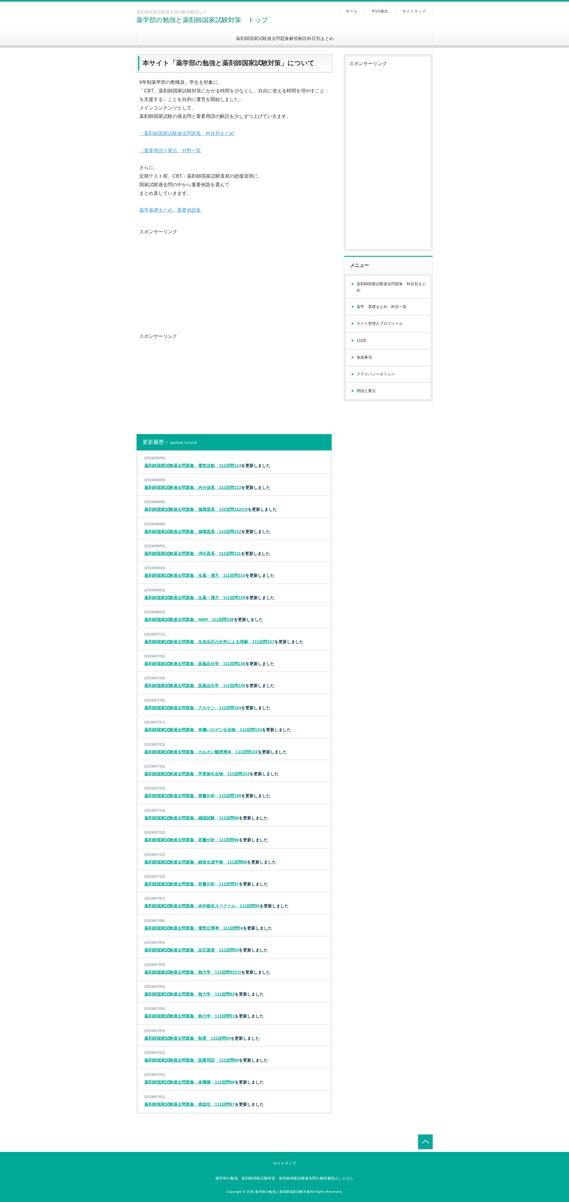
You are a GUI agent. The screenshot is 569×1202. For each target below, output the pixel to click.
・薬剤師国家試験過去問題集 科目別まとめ (186, 133)
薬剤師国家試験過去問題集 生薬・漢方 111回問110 (194, 575)
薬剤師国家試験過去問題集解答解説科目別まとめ (285, 38)
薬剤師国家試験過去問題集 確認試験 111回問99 (191, 818)
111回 (361, 340)
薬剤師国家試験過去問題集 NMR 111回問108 (189, 619)
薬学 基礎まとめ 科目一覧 (382, 306)
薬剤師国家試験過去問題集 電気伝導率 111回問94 (193, 928)
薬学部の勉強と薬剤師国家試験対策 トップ (202, 20)
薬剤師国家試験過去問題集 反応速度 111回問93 (191, 950)
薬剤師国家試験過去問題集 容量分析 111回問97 (191, 884)
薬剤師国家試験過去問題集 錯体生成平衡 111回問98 (195, 862)
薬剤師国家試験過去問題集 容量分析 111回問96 (191, 839)
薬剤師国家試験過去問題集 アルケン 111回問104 (192, 707)
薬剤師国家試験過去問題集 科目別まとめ (391, 287)
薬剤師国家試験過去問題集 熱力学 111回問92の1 (192, 972)
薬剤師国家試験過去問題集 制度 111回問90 (187, 1038)
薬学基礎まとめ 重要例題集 (170, 210)
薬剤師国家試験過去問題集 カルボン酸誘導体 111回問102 (201, 752)
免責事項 (364, 357)
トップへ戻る (425, 1141)
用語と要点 (366, 391)
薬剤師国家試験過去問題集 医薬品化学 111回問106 (194, 663)
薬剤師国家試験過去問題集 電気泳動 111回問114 (192, 465)
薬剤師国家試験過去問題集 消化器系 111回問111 (192, 553)
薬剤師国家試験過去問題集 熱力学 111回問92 (189, 994)
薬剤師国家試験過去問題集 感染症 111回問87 (189, 1104)
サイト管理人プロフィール (380, 323)
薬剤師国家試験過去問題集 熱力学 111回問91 (189, 1016)
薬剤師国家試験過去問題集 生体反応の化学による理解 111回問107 (209, 641)
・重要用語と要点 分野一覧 (170, 150)
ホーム (352, 11)
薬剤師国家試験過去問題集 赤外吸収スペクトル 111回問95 (202, 905)
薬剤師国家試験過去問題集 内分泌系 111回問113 (192, 487)
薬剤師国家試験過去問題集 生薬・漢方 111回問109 (194, 597)
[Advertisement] (234, 277)
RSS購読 (380, 11)
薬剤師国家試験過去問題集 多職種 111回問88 (189, 1082)
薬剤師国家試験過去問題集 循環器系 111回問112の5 (196, 509)
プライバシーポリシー (376, 374)
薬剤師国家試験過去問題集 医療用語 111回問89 (191, 1060)
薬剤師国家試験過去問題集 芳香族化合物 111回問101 (197, 773)
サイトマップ (414, 11)
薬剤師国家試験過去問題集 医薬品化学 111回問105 (194, 685)
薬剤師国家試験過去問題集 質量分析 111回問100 (192, 795)
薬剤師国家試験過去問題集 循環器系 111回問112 (192, 531)
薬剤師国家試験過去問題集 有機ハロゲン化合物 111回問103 (203, 729)
